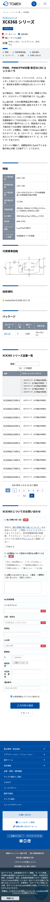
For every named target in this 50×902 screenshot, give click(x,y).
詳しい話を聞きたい (15, 562)
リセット (25, 713)
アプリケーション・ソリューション (18, 754)
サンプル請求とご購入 (13, 776)
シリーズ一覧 (15, 12)
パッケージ (9, 55)
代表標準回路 (20, 52)
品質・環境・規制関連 (13, 771)
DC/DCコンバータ (10, 17)
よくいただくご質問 (26, 822)
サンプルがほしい (34, 562)
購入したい (28, 568)
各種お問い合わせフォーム (26, 826)
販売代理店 (8, 793)
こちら (29, 539)
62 (24, 495)
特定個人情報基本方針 (25, 857)
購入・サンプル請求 (13, 37)
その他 (39, 568)
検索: (12, 363)
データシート (10, 34)
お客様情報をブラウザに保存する (26, 697)
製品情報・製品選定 (12, 749)
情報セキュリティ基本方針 (16, 853)
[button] (45, 3)
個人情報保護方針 (37, 853)
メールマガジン (10, 787)
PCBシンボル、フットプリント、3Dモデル (23, 43)
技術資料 (24, 34)
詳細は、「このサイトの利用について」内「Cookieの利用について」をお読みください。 (25, 892)
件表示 (28, 368)
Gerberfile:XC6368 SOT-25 (17, 300)
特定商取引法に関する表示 (25, 866)
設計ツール (8, 760)
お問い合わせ (35, 55)
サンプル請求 (9, 799)
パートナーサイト (33, 836)
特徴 (6, 52)
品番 (22, 55)
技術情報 (7, 765)
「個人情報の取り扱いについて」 (26, 527)
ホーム (5, 12)
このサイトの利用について (25, 862)
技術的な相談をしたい (34, 565)
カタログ (7, 782)
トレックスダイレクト (13, 804)
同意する (10, 547)
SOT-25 (7, 333)
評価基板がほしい (14, 565)
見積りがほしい (13, 568)
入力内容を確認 (25, 705)
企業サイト (15, 836)
